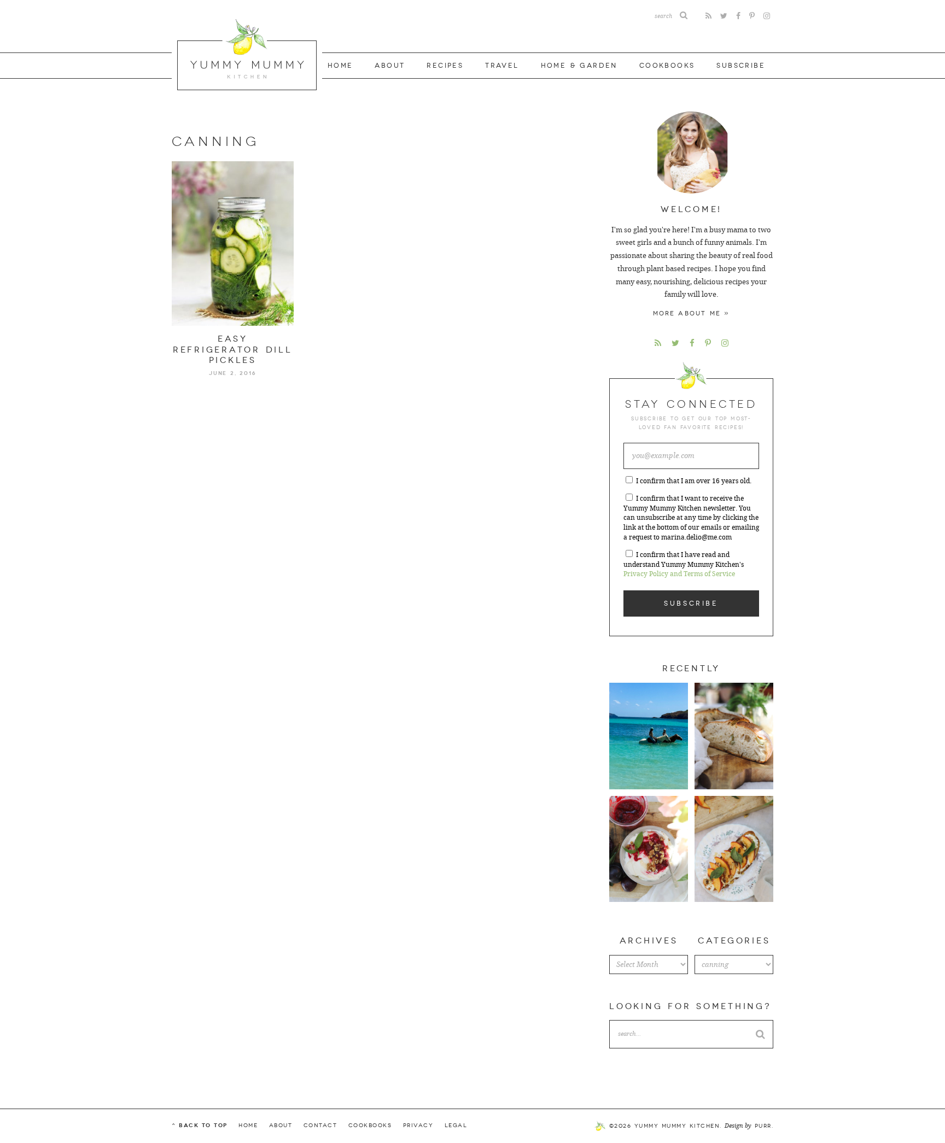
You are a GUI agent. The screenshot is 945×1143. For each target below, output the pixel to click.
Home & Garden (579, 65)
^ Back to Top (200, 1125)
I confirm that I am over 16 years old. (693, 481)
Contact (320, 1125)
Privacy (418, 1125)
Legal (456, 1125)
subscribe (740, 65)
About (390, 65)
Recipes (445, 65)
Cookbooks (667, 65)
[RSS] (708, 16)
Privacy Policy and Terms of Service (679, 574)
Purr (763, 1126)
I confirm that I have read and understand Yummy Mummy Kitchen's (683, 564)
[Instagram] (766, 16)
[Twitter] (724, 16)
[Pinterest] (752, 16)
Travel (501, 65)
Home (340, 65)
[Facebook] (738, 16)
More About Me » (691, 313)
